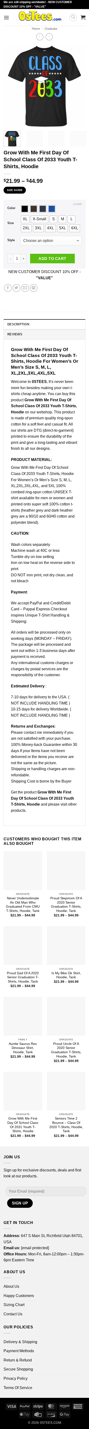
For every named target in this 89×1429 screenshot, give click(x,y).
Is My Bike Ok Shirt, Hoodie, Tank (66, 975)
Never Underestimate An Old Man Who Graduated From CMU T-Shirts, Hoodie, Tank (23, 904)
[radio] (24, 208)
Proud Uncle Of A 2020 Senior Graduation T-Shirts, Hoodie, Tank (66, 1050)
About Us (11, 1286)
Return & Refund (18, 1360)
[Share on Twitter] (16, 288)
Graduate (51, 28)
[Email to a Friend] (25, 288)
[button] (6, 17)
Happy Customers (19, 1296)
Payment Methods (19, 1351)
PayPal (36, 603)
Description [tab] (18, 324)
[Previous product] (49, 36)
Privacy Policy (16, 1378)
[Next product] (39, 36)
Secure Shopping (18, 1369)
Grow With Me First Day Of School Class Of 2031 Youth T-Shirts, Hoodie (22, 1125)
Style (11, 240)
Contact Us (13, 1314)
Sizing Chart (14, 1305)
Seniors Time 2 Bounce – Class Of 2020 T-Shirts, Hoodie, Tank (66, 1125)
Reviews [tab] (14, 334)
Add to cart (52, 259)
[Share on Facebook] (8, 288)
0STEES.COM (50, 1422)
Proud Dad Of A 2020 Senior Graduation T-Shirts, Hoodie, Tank (23, 977)
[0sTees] (40, 17)
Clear (77, 204)
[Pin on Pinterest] (33, 288)
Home (36, 28)
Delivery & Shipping (20, 1342)
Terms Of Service (18, 1388)
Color (11, 208)
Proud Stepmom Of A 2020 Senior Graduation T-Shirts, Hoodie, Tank (66, 904)
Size (10, 223)
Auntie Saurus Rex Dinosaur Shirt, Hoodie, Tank (23, 1048)
